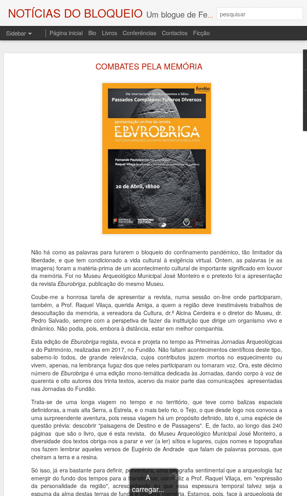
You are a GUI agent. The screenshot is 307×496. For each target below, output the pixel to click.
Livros (109, 33)
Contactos (174, 33)
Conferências (139, 33)
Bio (92, 33)
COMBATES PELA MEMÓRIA (149, 66)
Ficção (201, 33)
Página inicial (66, 33)
